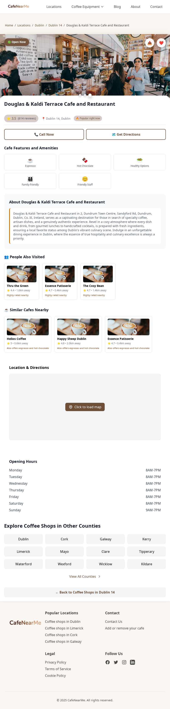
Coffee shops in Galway (63, 641)
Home (9, 25)
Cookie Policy (55, 675)
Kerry (146, 539)
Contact (156, 6)
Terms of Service (58, 669)
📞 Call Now (44, 134)
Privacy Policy (55, 662)
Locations (54, 6)
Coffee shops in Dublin (62, 621)
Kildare (146, 564)
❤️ (161, 42)
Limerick (23, 551)
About (135, 6)
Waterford (23, 564)
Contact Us (113, 621)
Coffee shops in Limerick (64, 628)
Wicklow (105, 564)
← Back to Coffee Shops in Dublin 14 (85, 592)
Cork (64, 539)
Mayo (64, 551)
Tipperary (146, 551)
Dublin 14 (55, 25)
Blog (117, 6)
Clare (106, 551)
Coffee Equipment (86, 6)
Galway (105, 539)
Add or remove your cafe (124, 628)
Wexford (64, 564)
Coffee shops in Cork (61, 635)
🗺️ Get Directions (126, 134)
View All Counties (82, 576)
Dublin (39, 25)
